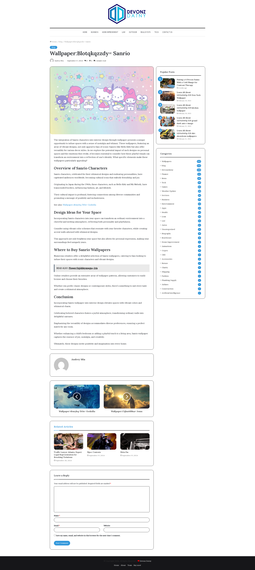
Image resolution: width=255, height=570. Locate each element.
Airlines (165, 284)
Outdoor (133, 32)
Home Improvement (110, 32)
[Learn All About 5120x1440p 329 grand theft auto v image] (167, 121)
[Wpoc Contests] (101, 441)
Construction (167, 289)
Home (85, 32)
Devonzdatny (167, 170)
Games (164, 187)
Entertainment (168, 204)
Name (57, 516)
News (164, 178)
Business (94, 32)
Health (164, 212)
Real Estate (146, 32)
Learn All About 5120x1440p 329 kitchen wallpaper (187, 108)
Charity (165, 267)
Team (130, 565)
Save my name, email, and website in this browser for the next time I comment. (88, 535)
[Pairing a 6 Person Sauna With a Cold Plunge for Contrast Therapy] (167, 83)
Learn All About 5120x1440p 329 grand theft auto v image (187, 121)
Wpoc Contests (94, 452)
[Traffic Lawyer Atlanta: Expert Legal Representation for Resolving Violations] (68, 441)
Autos (164, 225)
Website (107, 525)
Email (57, 525)
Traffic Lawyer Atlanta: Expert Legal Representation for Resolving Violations (68, 454)
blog (60, 42)
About (123, 565)
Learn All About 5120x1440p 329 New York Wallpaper (189, 95)
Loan (164, 216)
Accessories (167, 259)
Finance (165, 174)
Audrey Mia (78, 359)
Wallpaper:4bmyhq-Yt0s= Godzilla (79, 205)
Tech (156, 32)
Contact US (167, 32)
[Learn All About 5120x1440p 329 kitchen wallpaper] (167, 109)
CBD (163, 255)
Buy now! (137, 565)
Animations (167, 246)
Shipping (166, 272)
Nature (165, 263)
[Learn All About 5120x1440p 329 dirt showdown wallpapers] (167, 134)
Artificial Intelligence (171, 293)
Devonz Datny (145, 561)
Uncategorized (168, 229)
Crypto (165, 250)
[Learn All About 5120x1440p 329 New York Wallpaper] (167, 96)
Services (165, 195)
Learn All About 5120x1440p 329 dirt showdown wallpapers (187, 133)
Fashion (165, 276)
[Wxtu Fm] (135, 441)
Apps (164, 208)
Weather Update (169, 191)
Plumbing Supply (169, 280)
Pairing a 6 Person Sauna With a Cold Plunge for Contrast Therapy (188, 82)
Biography (166, 233)
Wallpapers (166, 161)
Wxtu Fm (124, 452)
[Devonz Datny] (127, 14)
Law (123, 32)
